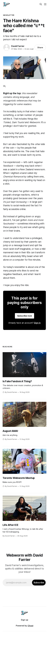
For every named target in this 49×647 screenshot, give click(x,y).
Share (40, 47)
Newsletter (8, 15)
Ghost (30, 625)
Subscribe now (24, 315)
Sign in (37, 322)
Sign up (24, 620)
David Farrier (17, 46)
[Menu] (45, 4)
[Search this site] (41, 4)
